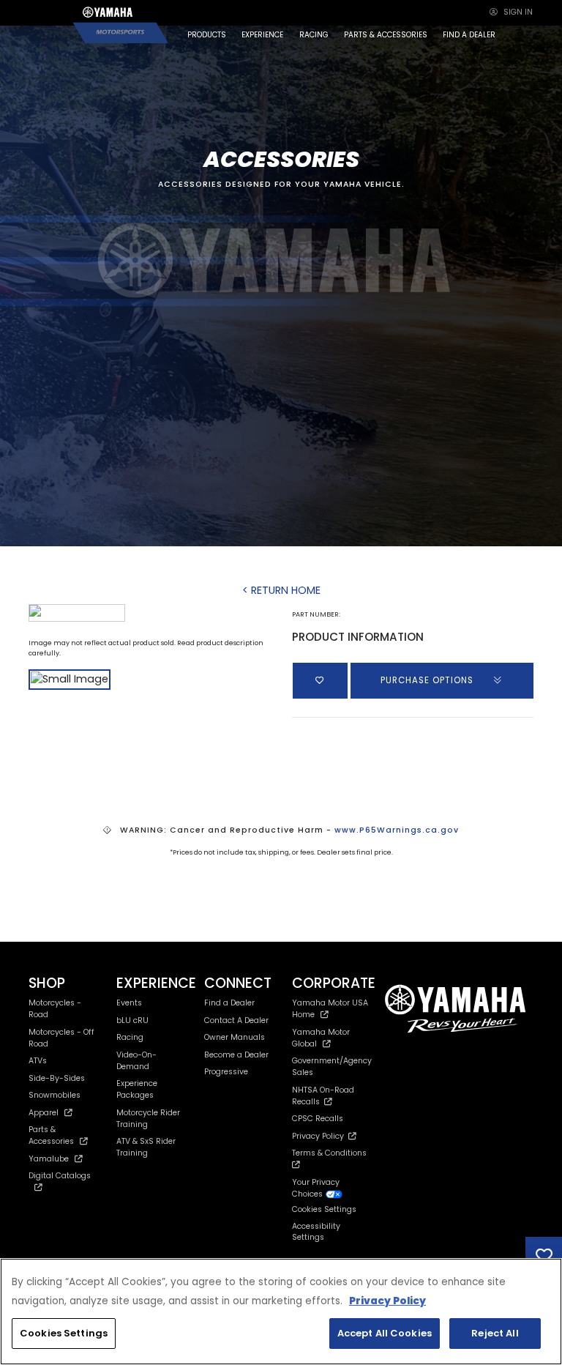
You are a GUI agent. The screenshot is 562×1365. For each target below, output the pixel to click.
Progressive (226, 1071)
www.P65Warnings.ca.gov (396, 830)
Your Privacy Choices (316, 1188)
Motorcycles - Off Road (61, 1038)
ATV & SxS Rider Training (146, 1147)
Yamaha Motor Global (321, 1038)
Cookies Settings (64, 1333)
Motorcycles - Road (55, 1008)
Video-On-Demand (136, 1060)
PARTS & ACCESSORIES (385, 34)
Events (129, 1002)
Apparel (44, 1112)
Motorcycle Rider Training (148, 1118)
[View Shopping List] (543, 1255)
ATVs (38, 1060)
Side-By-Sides (57, 1078)
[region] (281, 1311)
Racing (129, 1037)
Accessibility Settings (316, 1232)
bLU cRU (132, 1020)
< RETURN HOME (281, 590)
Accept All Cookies (384, 1333)
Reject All (494, 1333)
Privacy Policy (320, 1136)
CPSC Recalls (317, 1118)
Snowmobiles (54, 1095)
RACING (314, 34)
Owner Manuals (234, 1037)
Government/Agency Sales (332, 1066)
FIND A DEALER (469, 34)
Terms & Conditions (331, 1153)
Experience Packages (136, 1089)
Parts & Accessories (51, 1135)
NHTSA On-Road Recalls (323, 1096)
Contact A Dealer (236, 1020)
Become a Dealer (236, 1054)
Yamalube (49, 1158)
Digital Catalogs (60, 1175)
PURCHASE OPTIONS (428, 680)
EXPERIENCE (262, 34)
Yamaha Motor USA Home (330, 1008)
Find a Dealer (229, 1002)
